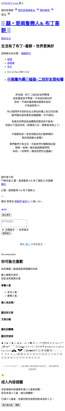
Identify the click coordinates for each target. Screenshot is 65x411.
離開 (17, 405)
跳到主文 (6, 38)
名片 (9, 66)
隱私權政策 (54, 366)
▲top (4, 209)
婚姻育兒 (26, 53)
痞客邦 (18, 201)
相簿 (9, 59)
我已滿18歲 (7, 405)
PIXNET (14, 366)
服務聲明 (32, 369)
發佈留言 (6, 233)
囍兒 (3, 184)
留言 (24, 201)
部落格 (11, 63)
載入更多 (6, 215)
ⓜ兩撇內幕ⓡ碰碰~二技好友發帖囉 (35, 79)
